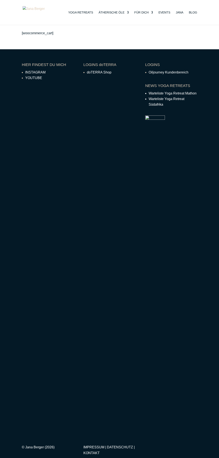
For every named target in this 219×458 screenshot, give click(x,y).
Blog (193, 12)
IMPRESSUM (93, 447)
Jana (179, 12)
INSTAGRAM (35, 72)
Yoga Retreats (80, 12)
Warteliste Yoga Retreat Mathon (173, 93)
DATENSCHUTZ (120, 447)
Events (164, 12)
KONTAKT (91, 453)
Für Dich (141, 12)
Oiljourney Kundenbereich (168, 72)
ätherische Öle (111, 12)
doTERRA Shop (99, 72)
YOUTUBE (33, 78)
